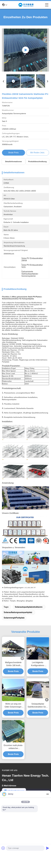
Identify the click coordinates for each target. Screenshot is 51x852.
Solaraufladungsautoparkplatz (18, 612)
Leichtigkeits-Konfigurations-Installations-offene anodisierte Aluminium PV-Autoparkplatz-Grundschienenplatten (38, 664)
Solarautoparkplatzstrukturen (28, 607)
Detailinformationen (13, 161)
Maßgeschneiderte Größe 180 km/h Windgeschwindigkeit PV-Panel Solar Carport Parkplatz (13, 664)
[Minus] (47, 794)
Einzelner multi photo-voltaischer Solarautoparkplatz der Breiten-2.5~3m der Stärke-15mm (13, 747)
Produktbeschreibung (37, 161)
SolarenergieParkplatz (14, 618)
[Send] (48, 848)
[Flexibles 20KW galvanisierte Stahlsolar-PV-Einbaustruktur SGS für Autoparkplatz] (25, 49)
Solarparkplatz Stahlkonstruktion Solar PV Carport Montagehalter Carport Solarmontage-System (38, 705)
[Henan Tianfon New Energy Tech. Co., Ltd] (26, 5)
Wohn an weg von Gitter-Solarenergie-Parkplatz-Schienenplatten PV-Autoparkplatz (13, 705)
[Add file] (3, 848)
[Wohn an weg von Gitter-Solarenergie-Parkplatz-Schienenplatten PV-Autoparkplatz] (13, 690)
